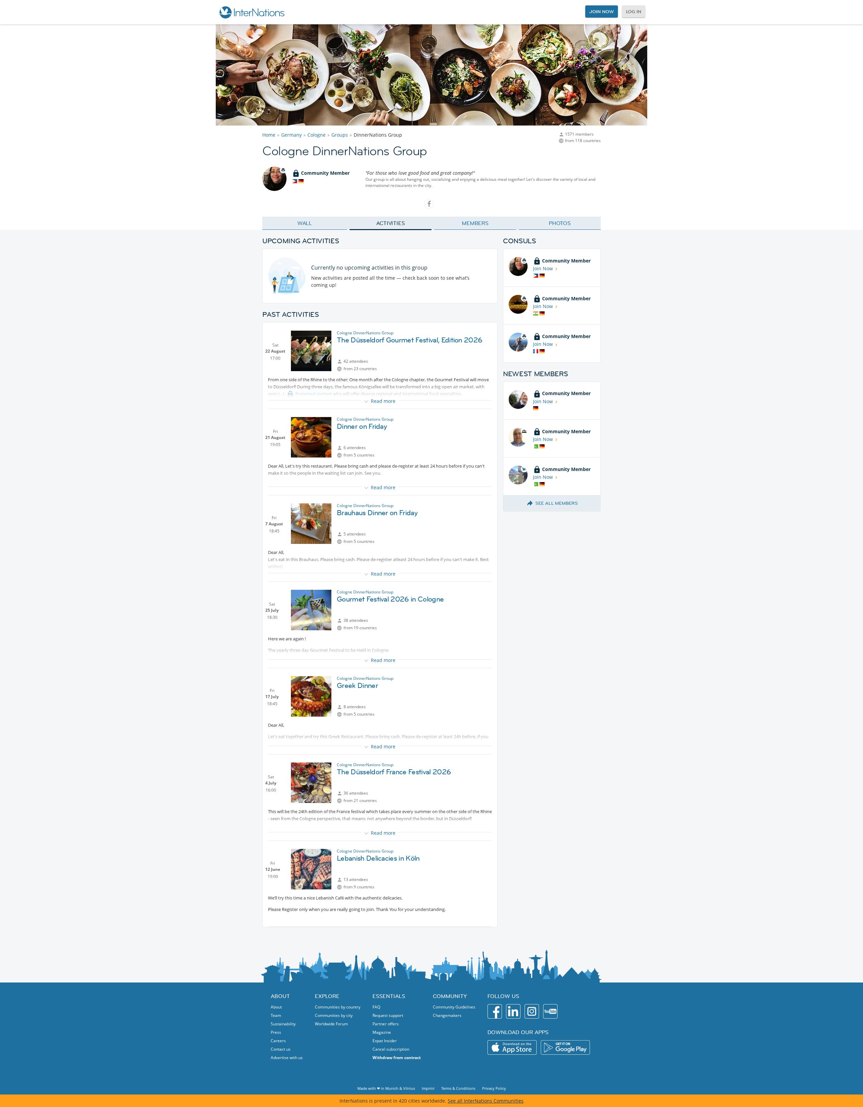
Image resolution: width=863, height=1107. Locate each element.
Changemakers (447, 1015)
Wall (304, 223)
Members (475, 223)
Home (268, 135)
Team (276, 1015)
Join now (601, 11)
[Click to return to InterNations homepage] (251, 12)
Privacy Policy (494, 1088)
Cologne (316, 135)
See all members (556, 503)
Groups (339, 135)
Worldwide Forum (331, 1024)
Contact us (281, 1049)
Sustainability (283, 1024)
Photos (560, 223)
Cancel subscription (391, 1049)
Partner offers (386, 1024)
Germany (291, 135)
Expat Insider (385, 1041)
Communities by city (334, 1015)
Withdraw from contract (397, 1057)
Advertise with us (287, 1057)
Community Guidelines (454, 1007)
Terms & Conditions (458, 1088)
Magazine (382, 1032)
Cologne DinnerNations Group (365, 333)
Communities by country (337, 1007)
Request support (388, 1015)
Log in (633, 11)
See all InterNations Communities (486, 1101)
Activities (390, 223)
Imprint (428, 1088)
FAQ (376, 1007)
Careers (278, 1041)
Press (276, 1032)
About (276, 1007)
